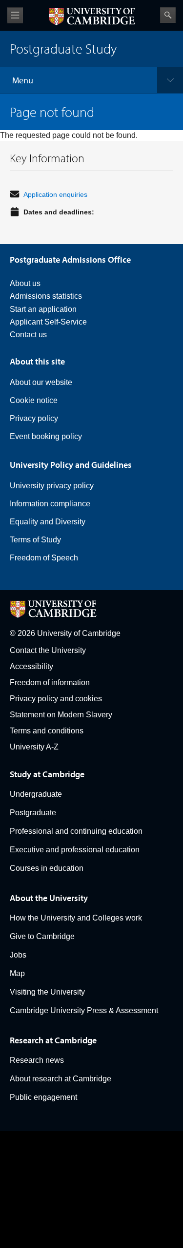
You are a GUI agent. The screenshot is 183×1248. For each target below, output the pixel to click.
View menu (15, 15)
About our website (41, 382)
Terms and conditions (46, 731)
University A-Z (34, 747)
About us (25, 283)
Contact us (28, 334)
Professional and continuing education (76, 831)
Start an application (43, 309)
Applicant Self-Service (48, 322)
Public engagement (43, 1097)
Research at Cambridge (53, 1040)
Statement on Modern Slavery (61, 714)
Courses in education (46, 868)
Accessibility (31, 666)
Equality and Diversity (47, 522)
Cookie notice (34, 400)
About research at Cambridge (60, 1079)
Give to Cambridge (42, 936)
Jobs (18, 955)
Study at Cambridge (47, 774)
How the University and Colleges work (76, 918)
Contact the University (48, 650)
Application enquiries (55, 194)
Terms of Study (35, 540)
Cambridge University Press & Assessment (84, 1010)
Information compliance (50, 503)
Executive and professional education (75, 849)
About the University (49, 897)
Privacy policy (34, 418)
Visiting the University (47, 992)
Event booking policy (46, 436)
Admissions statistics (46, 296)
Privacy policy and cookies (56, 698)
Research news (37, 1060)
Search (168, 15)
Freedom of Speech (44, 558)
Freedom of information (50, 682)
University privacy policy (52, 485)
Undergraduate (36, 794)
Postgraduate (33, 812)
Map (17, 973)
